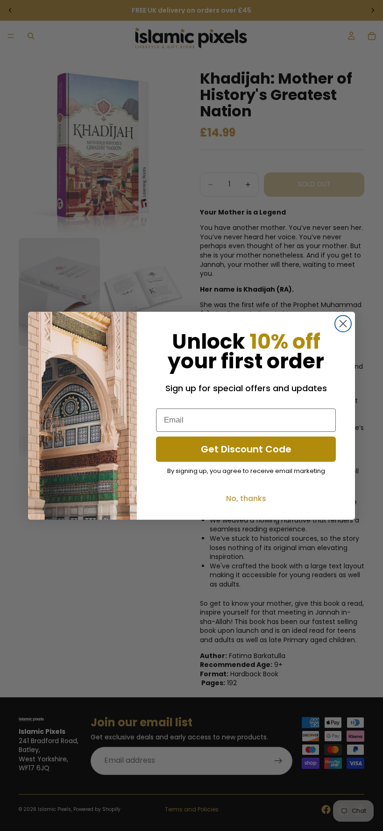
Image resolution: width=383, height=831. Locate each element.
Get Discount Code (246, 449)
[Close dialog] (343, 323)
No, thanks (246, 498)
